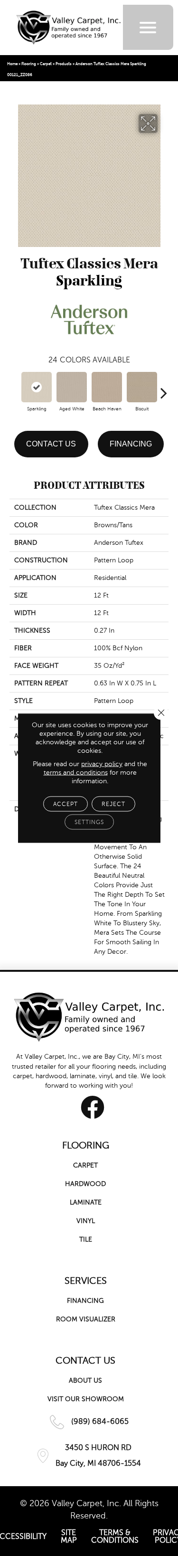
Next (164, 388)
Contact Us (51, 444)
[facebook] (92, 1107)
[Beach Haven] (106, 387)
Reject (113, 804)
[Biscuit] (141, 387)
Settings (89, 822)
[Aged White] (71, 387)
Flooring (28, 64)
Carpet (46, 64)
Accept (65, 804)
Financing (131, 444)
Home (12, 64)
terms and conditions (76, 772)
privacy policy (101, 764)
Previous (14, 388)
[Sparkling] (36, 387)
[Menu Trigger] (148, 27)
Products (64, 64)
